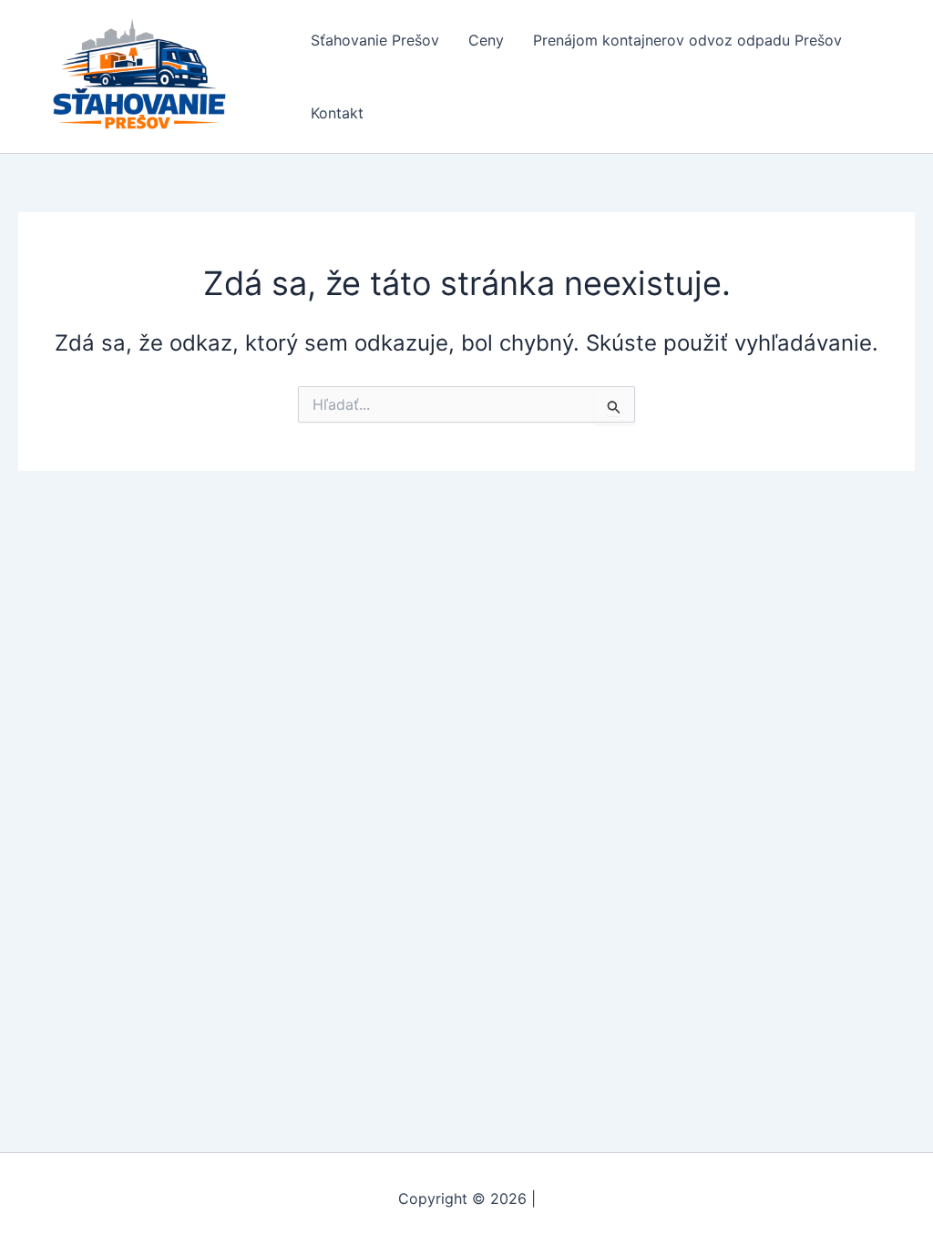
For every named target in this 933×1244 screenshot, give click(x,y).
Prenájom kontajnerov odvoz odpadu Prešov (687, 40)
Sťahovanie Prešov (375, 40)
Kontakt (337, 113)
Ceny (486, 40)
